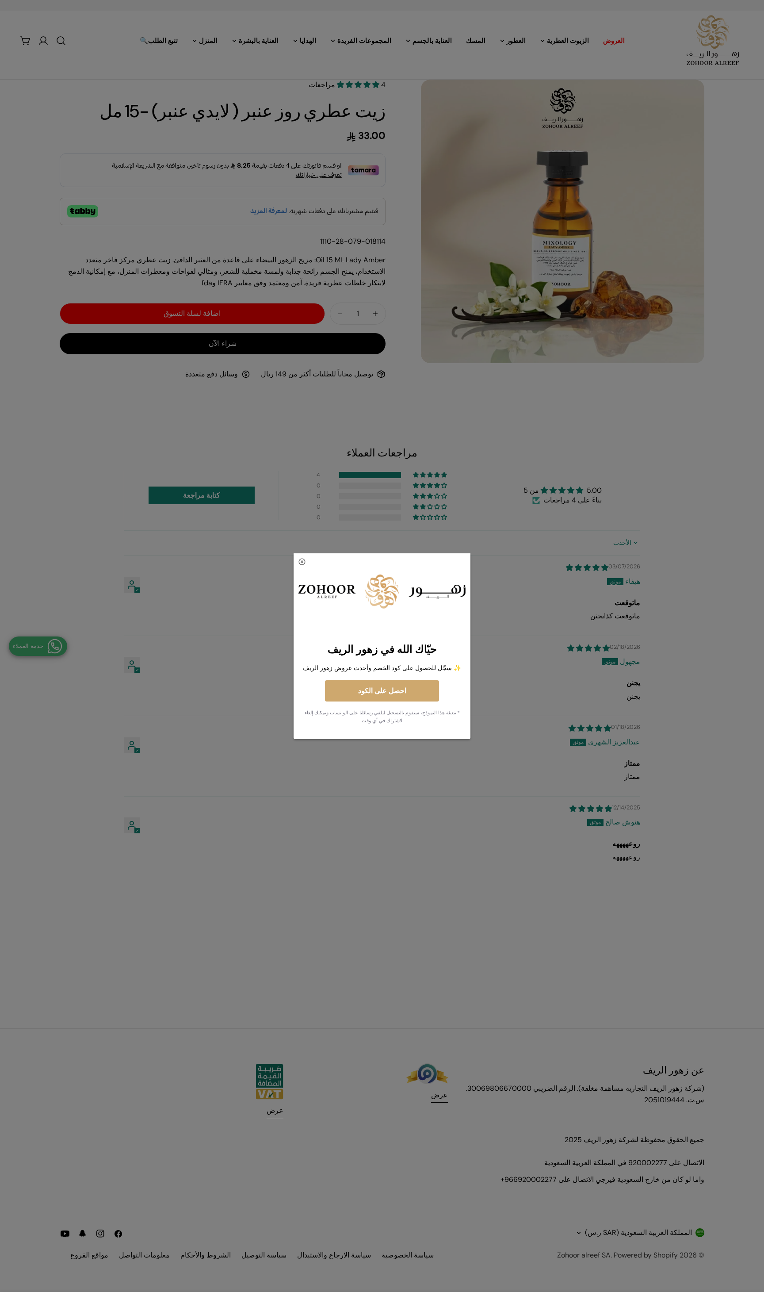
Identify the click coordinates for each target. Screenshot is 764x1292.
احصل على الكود (382, 690)
